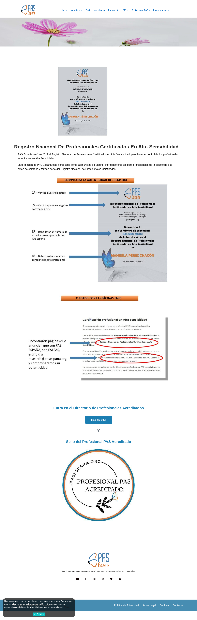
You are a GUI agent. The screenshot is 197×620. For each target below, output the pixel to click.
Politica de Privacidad (126, 605)
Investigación (160, 10)
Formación (113, 10)
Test (88, 10)
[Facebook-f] (85, 579)
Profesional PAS (140, 10)
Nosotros (75, 10)
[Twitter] (111, 579)
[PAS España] (38, 10)
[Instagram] (94, 579)
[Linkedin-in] (102, 579)
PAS (124, 10)
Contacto (177, 605)
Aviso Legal (149, 605)
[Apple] (120, 579)
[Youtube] (77, 579)
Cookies (164, 605)
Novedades (99, 10)
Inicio (64, 10)
